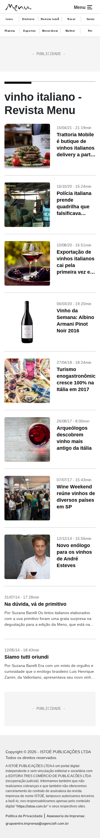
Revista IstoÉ (50, 19)
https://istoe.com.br (32, 806)
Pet (90, 30)
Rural (71, 19)
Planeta (10, 30)
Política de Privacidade (24, 816)
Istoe (9, 19)
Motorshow (50, 30)
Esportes (29, 30)
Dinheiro (28, 19)
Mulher (71, 30)
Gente (91, 19)
